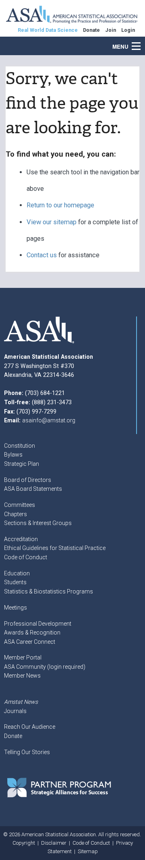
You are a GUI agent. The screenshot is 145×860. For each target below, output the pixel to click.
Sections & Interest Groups (38, 523)
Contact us (42, 255)
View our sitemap (52, 222)
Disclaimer (53, 843)
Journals (15, 711)
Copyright (23, 843)
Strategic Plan (21, 464)
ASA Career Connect (29, 642)
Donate (13, 736)
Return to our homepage (60, 205)
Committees (19, 505)
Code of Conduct (25, 557)
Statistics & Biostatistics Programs (48, 591)
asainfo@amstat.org (48, 420)
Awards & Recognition (32, 632)
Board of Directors (27, 480)
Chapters (15, 514)
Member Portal (22, 657)
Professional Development (37, 623)
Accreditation (21, 539)
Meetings (15, 607)
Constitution (19, 445)
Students (15, 582)
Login (128, 30)
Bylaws (13, 454)
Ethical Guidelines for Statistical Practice (55, 548)
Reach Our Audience (29, 727)
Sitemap (88, 851)
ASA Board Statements (33, 489)
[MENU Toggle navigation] (140, 42)
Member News (22, 675)
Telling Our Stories (27, 752)
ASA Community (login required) (44, 667)
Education (17, 573)
